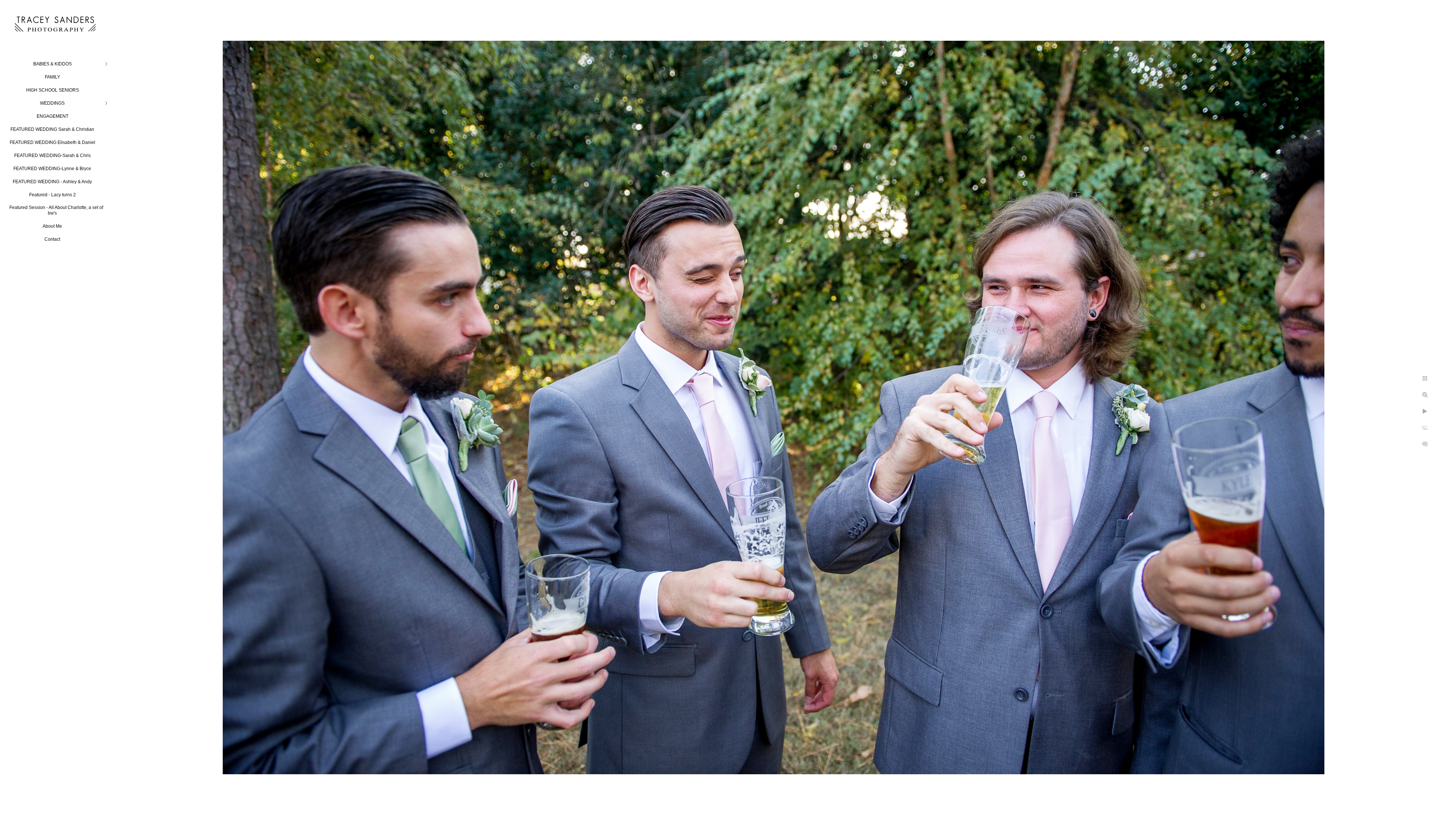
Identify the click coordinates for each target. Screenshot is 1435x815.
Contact (52, 239)
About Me (52, 226)
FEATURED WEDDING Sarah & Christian (52, 129)
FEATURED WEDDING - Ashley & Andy (52, 181)
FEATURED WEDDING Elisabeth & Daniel (52, 142)
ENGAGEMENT (52, 116)
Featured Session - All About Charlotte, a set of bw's (56, 210)
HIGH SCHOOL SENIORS (52, 90)
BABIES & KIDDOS (52, 64)
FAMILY (52, 77)
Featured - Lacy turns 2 (52, 194)
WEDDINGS (52, 103)
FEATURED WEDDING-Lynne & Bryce (52, 168)
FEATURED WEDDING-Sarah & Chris (52, 155)
